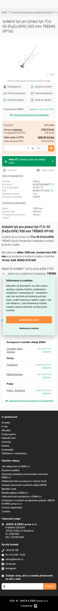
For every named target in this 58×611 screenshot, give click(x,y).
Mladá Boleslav (15, 374)
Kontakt (6, 422)
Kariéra (5, 445)
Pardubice (12, 364)
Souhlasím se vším (29, 319)
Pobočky (6, 441)
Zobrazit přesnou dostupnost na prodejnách (31, 400)
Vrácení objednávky (12, 507)
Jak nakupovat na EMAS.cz (16, 466)
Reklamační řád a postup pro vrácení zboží (24, 481)
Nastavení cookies (29, 328)
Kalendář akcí (9, 438)
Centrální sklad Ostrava (14, 350)
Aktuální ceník (9, 488)
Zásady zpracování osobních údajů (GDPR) (24, 485)
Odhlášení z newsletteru (14, 453)
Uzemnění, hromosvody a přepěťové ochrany (32, 12)
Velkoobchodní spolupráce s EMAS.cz (22, 496)
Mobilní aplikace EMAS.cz (15, 492)
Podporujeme (9, 434)
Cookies (6, 511)
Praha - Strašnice (16, 390)
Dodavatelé (7, 449)
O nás (5, 426)
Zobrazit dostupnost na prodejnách (31, 115)
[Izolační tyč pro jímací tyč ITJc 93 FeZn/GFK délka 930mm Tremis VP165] (29, 58)
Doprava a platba (10, 470)
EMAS (4, 12)
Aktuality (6, 430)
